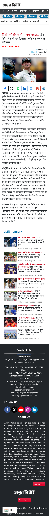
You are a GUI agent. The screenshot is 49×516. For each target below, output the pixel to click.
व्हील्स (8, 16)
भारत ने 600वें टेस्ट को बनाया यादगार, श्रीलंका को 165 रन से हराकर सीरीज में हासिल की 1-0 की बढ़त (31, 294)
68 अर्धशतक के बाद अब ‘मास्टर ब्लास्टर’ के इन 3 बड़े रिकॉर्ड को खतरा (31, 281)
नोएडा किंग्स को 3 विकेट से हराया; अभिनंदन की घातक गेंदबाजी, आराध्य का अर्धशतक (31, 268)
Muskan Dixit (42, 49)
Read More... (39, 484)
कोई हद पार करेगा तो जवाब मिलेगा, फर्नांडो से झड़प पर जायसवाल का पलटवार (30, 308)
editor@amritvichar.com (24, 387)
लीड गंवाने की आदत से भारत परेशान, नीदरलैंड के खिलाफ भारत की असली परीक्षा (31, 320)
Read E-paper (24, 499)
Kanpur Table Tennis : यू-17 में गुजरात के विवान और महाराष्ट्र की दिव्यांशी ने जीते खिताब (30, 332)
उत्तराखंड (36, 11)
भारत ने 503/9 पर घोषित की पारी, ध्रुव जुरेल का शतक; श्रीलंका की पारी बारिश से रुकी (31, 241)
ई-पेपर (14, 11)
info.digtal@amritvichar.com (24, 395)
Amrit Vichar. (39, 513)
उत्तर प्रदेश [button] (24, 11)
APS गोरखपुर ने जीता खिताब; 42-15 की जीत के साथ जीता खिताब (31, 255)
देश (43, 11)
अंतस (21, 16)
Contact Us (20, 508)
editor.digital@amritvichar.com (24, 393)
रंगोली (33, 16)
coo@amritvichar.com (24, 390)
